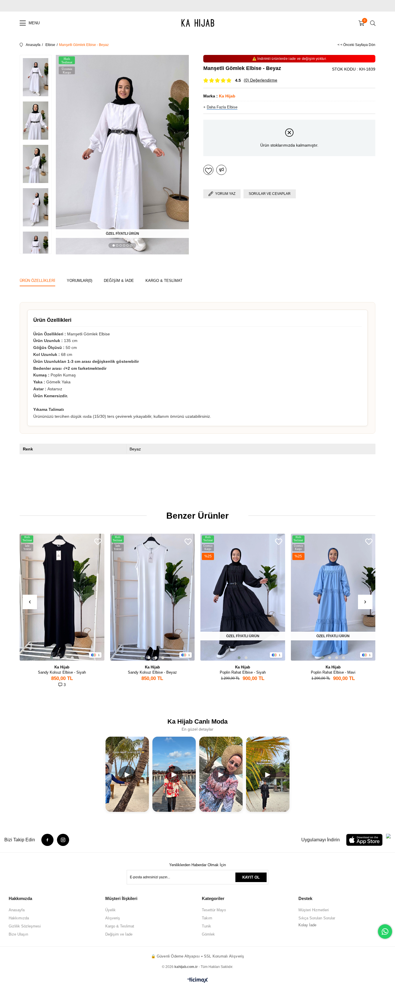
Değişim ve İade (118, 934)
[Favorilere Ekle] (208, 170)
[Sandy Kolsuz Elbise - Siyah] (62, 597)
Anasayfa (17, 910)
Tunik (206, 926)
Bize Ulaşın (18, 934)
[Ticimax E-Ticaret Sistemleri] (197, 980)
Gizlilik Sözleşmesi (25, 926)
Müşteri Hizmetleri (313, 910)
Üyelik (110, 910)
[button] (113, 245)
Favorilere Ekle (97, 541)
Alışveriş (112, 918)
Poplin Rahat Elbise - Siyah (243, 672)
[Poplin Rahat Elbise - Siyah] (242, 597)
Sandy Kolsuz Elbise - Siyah (62, 672)
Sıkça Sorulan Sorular (316, 918)
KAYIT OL (251, 877)
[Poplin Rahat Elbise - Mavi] (333, 597)
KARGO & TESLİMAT (163, 280)
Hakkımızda (19, 918)
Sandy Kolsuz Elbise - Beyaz (152, 672)
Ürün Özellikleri (37, 280)
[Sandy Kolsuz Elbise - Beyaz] (152, 597)
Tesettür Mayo (214, 910)
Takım (207, 918)
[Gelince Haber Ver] (221, 170)
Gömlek (208, 934)
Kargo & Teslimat (119, 926)
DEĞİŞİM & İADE (119, 280)
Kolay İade (307, 925)
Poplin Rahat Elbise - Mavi (333, 672)
